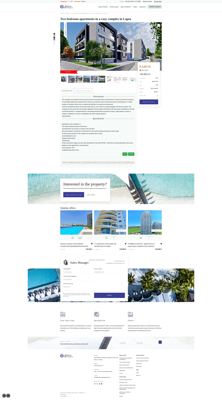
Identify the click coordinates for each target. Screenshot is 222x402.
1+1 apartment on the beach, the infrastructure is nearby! (105, 245)
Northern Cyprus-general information (125, 359)
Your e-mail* (98, 268)
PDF (125, 154)
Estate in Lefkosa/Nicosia (126, 162)
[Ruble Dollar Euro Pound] (84, 1)
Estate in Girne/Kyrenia (84, 162)
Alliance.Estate (147, 1)
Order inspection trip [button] (73, 195)
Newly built (139, 363)
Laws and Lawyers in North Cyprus (127, 385)
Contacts (142, 7)
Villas (120, 373)
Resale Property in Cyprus (142, 360)
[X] (54, 37)
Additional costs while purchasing (124, 393)
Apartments (122, 370)
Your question (68, 283)
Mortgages (139, 366)
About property (126, 7)
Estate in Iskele (111, 162)
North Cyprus (103, 7)
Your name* (67, 268)
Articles (138, 375)
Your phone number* (70, 276)
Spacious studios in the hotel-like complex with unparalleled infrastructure (74, 245)
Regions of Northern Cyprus (126, 367)
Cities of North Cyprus (124, 362)
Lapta (146, 70)
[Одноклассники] (54, 35)
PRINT (131, 154)
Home (62, 13)
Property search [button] (154, 6)
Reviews (121, 396)
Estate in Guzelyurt (99, 162)
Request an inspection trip (125, 379)
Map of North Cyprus (124, 365)
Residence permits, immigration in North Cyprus (127, 389)
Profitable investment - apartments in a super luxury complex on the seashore (141, 245)
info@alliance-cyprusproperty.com (115, 263)
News (135, 7)
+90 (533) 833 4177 (131, 1)
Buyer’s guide (114, 7)
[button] (158, 25)
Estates (67, 13)
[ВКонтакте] (54, 39)
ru (69, 1)
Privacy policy (63, 396)
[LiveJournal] (54, 34)
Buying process (123, 382)
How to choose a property (142, 358)
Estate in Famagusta (69, 162)
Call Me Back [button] (158, 1)
